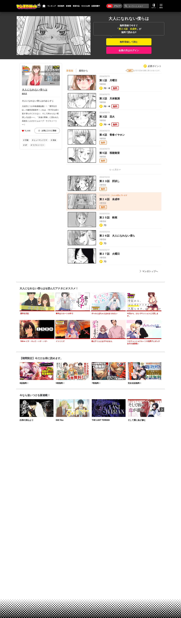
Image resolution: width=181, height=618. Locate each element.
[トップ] (44, 6)
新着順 (69, 70)
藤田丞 (24, 94)
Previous (19, 409)
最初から (83, 70)
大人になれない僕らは (34, 89)
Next (162, 409)
